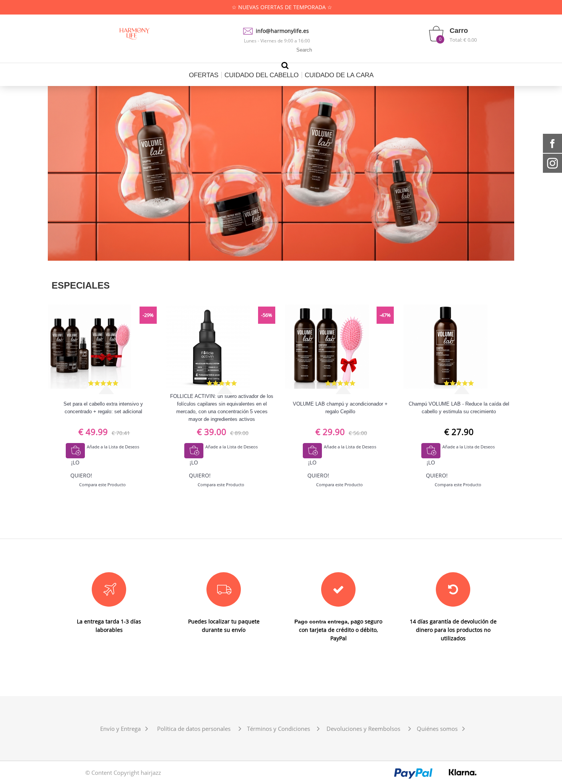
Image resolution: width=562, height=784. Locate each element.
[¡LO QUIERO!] (75, 450)
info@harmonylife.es (282, 30)
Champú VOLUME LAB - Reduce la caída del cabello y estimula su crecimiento (459, 407)
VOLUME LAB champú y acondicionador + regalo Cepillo (340, 407)
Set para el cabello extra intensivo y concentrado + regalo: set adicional (103, 407)
